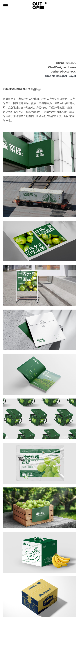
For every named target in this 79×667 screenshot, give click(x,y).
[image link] (39, 5)
